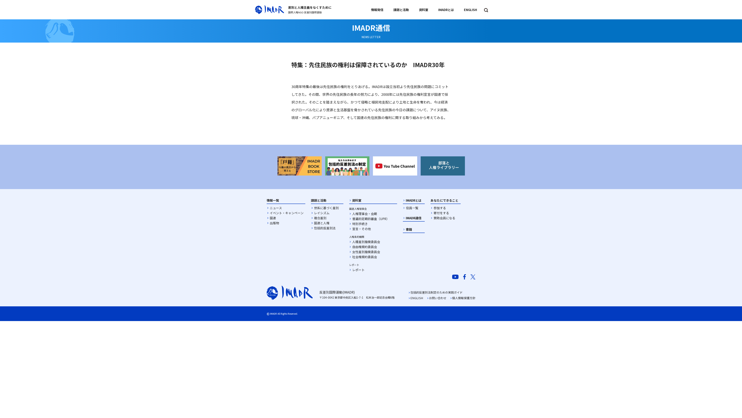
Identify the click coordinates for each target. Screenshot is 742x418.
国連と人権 (321, 223)
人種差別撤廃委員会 (366, 241)
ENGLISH (416, 298)
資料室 (356, 200)
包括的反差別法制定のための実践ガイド (436, 292)
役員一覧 (412, 208)
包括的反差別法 (325, 228)
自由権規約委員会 (364, 246)
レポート (358, 269)
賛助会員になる (444, 218)
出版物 (274, 223)
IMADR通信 (413, 218)
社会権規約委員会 (364, 256)
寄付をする (441, 213)
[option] (299, 166)
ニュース (276, 208)
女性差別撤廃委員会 (366, 251)
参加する (440, 208)
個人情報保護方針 (463, 298)
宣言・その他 (361, 228)
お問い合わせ (437, 298)
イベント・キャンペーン (287, 213)
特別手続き (360, 223)
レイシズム (321, 213)
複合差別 (320, 218)
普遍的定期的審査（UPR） (370, 218)
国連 (273, 218)
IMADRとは (413, 200)
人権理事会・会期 (364, 213)
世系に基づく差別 (326, 208)
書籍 (409, 229)
